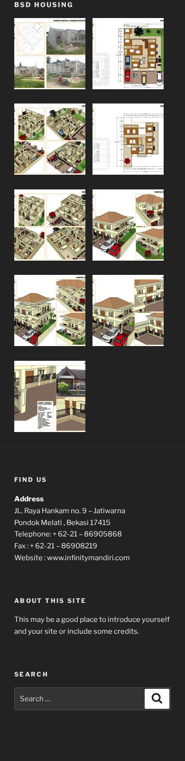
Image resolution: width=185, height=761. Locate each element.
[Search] (157, 699)
